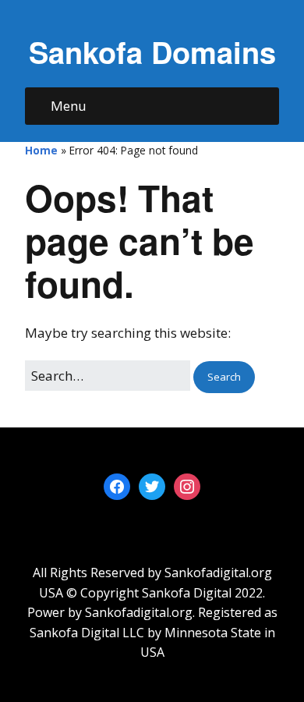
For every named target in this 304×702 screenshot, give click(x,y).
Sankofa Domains (152, 51)
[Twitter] (152, 486)
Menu (69, 106)
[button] (224, 377)
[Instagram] (187, 486)
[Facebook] (117, 486)
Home (41, 150)
